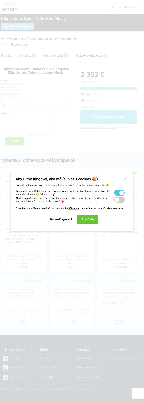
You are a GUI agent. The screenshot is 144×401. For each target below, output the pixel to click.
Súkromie (73, 208)
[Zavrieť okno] (125, 178)
